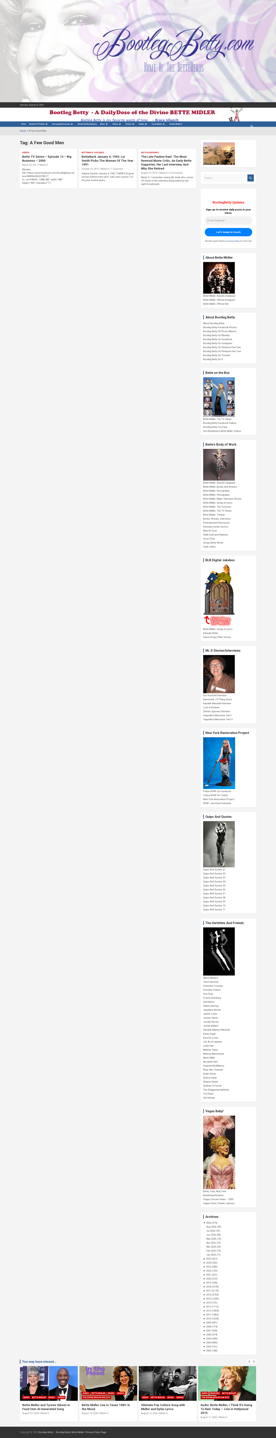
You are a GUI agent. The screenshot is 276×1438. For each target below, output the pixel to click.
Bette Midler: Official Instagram (219, 299)
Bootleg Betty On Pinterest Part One (222, 347)
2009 (208, 1322)
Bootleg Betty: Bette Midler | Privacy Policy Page (81, 1432)
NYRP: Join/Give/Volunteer (217, 803)
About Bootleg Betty (213, 323)
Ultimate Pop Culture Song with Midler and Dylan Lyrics (163, 1407)
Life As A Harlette (212, 1041)
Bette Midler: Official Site (216, 303)
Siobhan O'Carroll (212, 1085)
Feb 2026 (211, 1250)
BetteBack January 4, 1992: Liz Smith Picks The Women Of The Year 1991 (107, 160)
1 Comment (117, 169)
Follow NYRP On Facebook (217, 791)
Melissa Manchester (213, 1053)
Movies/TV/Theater (37, 124)
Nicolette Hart (210, 1061)
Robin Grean (209, 1073)
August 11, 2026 (209, 1417)
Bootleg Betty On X (213, 359)
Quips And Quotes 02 (214, 873)
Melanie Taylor (210, 1049)
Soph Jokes (209, 546)
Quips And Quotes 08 (214, 897)
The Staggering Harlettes (216, 1089)
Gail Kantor (209, 1001)
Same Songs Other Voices (217, 637)
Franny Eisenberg (212, 997)
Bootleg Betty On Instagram (217, 343)
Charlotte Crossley (213, 985)
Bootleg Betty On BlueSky (216, 335)
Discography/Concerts (61, 124)
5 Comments (176, 173)
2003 (208, 1346)
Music (102, 124)
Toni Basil (208, 1093)
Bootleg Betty (46, 1432)
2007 (208, 1330)
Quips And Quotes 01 (214, 869)
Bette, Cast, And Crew (214, 1191)
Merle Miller (209, 1057)
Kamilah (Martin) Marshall (216, 1029)
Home (23, 124)
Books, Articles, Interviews (217, 518)
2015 (208, 1298)
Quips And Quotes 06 (214, 889)
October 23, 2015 (90, 169)
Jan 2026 (211, 1254)
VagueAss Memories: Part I (217, 715)
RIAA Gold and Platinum (215, 534)
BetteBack (87, 152)
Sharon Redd (210, 1077)
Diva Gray (208, 993)
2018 (208, 1286)
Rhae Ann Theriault (213, 1069)
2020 (208, 1278)
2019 (208, 1282)
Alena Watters (210, 977)
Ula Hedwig (209, 1097)
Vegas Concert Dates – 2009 (218, 1199)
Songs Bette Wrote (213, 542)
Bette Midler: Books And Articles (220, 486)
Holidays (99, 152)
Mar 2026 (211, 1246)
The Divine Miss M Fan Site (96, 1397)
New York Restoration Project (218, 799)
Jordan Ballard (210, 1025)
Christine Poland (211, 989)
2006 (208, 1334)
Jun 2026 (211, 1234)
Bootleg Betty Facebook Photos (220, 327)
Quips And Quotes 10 (214, 905)
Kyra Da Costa (210, 1037)
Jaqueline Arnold (212, 1009)
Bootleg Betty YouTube (215, 427)
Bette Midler (39, 1397)
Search (250, 178)
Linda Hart (208, 1045)
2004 (208, 1342)
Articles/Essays (150, 152)
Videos (115, 124)
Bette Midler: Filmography (216, 494)
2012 (208, 1310)
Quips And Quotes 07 (214, 893)
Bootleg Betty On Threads (216, 355)
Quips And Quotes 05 (214, 885)
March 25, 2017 (30, 165)
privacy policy (234, 241)
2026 (208, 1222)
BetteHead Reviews (213, 1195)
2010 (208, 1318)
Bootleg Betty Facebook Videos (219, 423)
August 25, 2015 (149, 173)
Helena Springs (211, 1005)
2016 (208, 1294)
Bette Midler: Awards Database (219, 295)
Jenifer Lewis (210, 1013)
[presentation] (249, 1361)
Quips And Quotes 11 (214, 909)
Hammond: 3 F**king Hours (217, 699)
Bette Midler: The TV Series (217, 419)
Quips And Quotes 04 (214, 881)
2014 (208, 1302)
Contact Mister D (175, 124)
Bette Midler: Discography (216, 490)
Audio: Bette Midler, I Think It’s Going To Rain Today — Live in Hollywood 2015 (226, 1409)
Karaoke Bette (210, 633)
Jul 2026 (210, 1230)
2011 (208, 1314)
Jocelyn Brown (211, 1021)
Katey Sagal (209, 1033)
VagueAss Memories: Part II (218, 719)
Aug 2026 (211, 1226)
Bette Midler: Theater (214, 514)
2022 (208, 1270)
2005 (208, 1338)
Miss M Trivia (210, 530)
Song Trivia (209, 538)
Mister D (44, 165)
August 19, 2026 (90, 1413)
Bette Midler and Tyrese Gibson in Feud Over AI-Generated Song (46, 1407)
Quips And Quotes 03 (214, 877)
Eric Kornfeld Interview (215, 695)
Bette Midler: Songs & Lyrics (217, 502)
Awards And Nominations (87, 124)
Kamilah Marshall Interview (217, 703)
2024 (208, 1262)
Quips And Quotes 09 (214, 901)
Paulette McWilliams (213, 1065)
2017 (208, 1290)
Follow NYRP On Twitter (215, 795)
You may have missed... (39, 1362)
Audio (26, 1397)
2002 (208, 1350)
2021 (208, 1274)
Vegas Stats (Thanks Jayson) (218, 1203)
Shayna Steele (210, 1081)
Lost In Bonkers (211, 707)
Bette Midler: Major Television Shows (222, 498)
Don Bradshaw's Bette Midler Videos (222, 431)
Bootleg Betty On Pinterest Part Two (222, 351)
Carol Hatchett (210, 981)
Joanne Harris (210, 1017)
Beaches (214, 1393)
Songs (61, 1397)
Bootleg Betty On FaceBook (217, 339)
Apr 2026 (211, 1242)
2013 (208, 1306)
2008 (208, 1326)
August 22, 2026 (30, 1413)
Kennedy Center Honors (215, 526)
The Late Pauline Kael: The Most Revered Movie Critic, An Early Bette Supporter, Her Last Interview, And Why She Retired (166, 162)
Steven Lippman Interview (216, 711)
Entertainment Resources (216, 522)
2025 (208, 1258)
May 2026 (211, 1238)
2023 (208, 1266)
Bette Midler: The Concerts (217, 506)
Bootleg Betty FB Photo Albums (219, 331)
